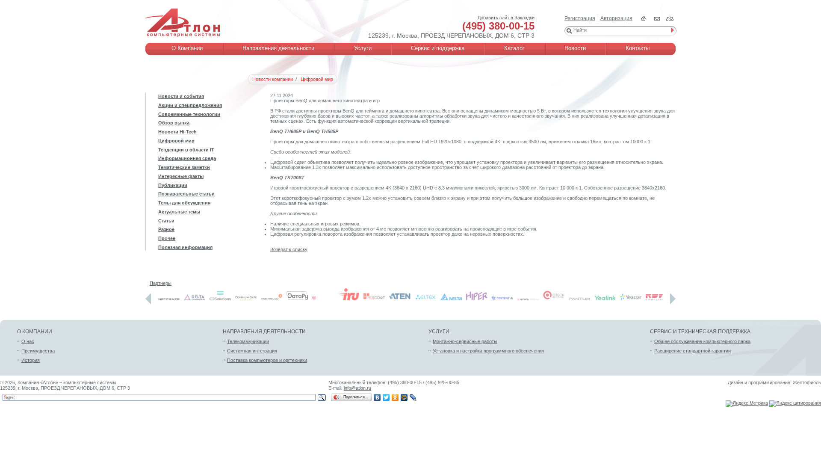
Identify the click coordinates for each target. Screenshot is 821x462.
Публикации (172, 185)
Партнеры (160, 283)
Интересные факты (181, 176)
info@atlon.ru (357, 388)
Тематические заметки (184, 167)
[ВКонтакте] (377, 397)
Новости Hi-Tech (177, 131)
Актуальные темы (179, 211)
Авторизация (616, 18)
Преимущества (38, 350)
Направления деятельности (264, 332)
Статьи (166, 220)
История (30, 360)
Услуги (438, 332)
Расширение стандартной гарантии (692, 350)
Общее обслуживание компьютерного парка (702, 341)
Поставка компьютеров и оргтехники (267, 360)
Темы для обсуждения (184, 202)
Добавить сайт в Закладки (506, 17)
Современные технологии (189, 114)
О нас (27, 341)
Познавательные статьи (186, 193)
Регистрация (579, 18)
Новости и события (181, 96)
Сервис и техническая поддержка (700, 332)
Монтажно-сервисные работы (465, 341)
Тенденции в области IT (186, 149)
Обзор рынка (173, 122)
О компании (34, 332)
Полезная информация (185, 247)
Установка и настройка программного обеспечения (488, 350)
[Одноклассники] (395, 397)
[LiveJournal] (413, 397)
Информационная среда (187, 158)
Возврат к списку (288, 249)
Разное (166, 229)
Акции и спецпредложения (190, 105)
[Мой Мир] (404, 397)
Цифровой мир (176, 140)
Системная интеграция (252, 350)
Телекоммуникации (248, 341)
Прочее (166, 238)
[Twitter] (386, 397)
